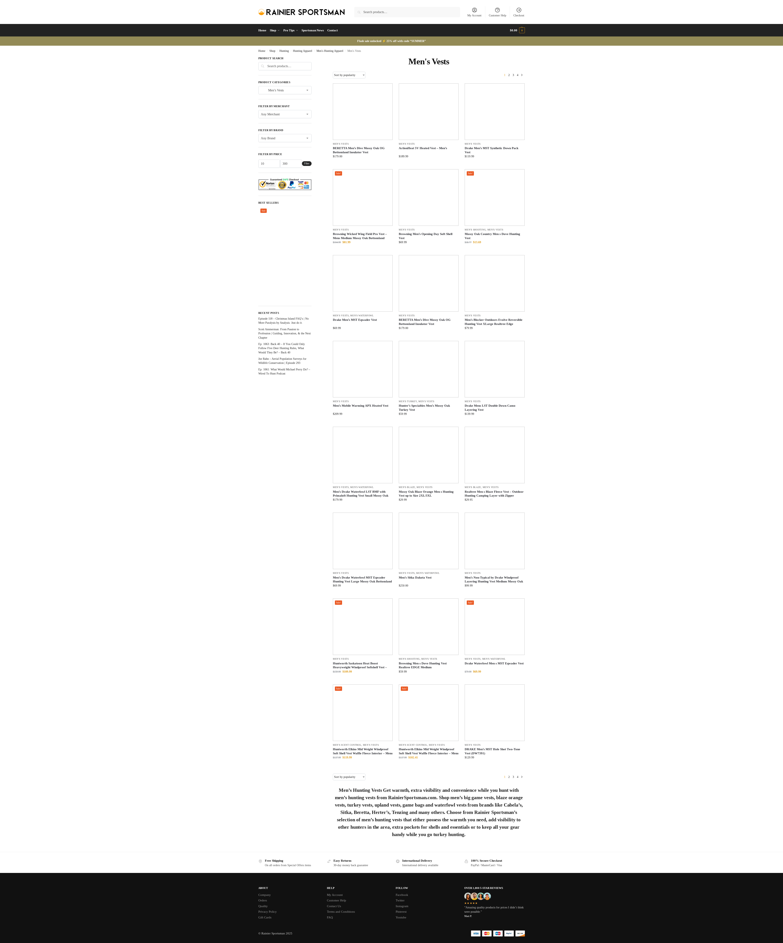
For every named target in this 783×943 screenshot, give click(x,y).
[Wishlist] (386, 89)
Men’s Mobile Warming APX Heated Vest (360, 405)
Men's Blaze (407, 487)
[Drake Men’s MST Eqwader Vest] (363, 283)
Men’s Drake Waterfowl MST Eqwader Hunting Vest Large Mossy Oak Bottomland (362, 579)
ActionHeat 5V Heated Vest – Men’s (423, 148)
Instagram (402, 906)
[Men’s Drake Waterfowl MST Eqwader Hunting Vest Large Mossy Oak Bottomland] (363, 541)
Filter (306, 163)
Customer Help (497, 15)
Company (264, 894)
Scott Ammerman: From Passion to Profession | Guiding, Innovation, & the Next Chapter (284, 333)
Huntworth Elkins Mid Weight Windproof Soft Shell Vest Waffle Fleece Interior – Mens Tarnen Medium (363, 753)
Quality (263, 906)
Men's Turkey (408, 401)
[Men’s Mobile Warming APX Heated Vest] (363, 369)
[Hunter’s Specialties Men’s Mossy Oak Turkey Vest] (429, 369)
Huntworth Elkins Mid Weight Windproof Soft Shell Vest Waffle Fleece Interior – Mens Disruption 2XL (429, 753)
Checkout (518, 15)
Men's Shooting (475, 229)
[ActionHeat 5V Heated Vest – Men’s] (429, 111)
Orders (262, 900)
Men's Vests (341, 144)
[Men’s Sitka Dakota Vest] (429, 541)
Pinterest (401, 911)
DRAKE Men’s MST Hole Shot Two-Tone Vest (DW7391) (492, 751)
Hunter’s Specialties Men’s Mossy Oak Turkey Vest (424, 407)
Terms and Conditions (341, 911)
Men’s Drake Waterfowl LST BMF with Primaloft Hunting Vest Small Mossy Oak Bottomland (360, 495)
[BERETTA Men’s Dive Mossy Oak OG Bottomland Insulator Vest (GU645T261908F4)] (363, 111)
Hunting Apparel (302, 50)
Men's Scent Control (347, 745)
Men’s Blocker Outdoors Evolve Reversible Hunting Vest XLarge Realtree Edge (493, 322)
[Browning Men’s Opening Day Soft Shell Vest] (429, 197)
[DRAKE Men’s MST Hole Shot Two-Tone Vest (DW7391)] (494, 712)
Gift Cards (264, 917)
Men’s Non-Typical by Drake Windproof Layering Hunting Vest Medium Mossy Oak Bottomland (494, 581)
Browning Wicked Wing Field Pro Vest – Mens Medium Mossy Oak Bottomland (360, 236)
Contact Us (334, 906)
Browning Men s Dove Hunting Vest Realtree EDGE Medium (423, 665)
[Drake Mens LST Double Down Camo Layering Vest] (494, 369)
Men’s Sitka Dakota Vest (415, 577)
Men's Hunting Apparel (329, 50)
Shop (272, 50)
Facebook (402, 894)
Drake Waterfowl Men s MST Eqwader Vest (494, 663)
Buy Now (362, 165)
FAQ (330, 917)
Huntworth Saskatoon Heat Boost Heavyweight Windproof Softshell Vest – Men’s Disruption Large (360, 667)
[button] (517, 30)
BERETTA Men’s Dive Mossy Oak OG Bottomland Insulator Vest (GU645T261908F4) (359, 152)
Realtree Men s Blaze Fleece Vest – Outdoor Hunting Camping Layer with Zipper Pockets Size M (494, 495)
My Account (474, 15)
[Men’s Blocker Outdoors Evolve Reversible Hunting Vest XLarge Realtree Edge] (494, 283)
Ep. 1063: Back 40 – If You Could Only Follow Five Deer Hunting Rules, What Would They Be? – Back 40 (281, 348)
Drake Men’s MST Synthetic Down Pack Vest (491, 150)
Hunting (284, 50)
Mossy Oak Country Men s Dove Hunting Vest (492, 236)
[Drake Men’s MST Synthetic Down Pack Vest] (494, 111)
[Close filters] (313, 59)
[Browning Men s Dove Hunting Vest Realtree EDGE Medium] (429, 626)
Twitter (400, 900)
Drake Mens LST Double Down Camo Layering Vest (490, 407)
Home (261, 50)
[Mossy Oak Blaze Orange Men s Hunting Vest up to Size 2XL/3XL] (429, 455)
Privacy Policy (267, 911)
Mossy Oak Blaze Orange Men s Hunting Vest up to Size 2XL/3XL (426, 493)
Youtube (401, 917)
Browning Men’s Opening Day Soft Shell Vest (425, 236)
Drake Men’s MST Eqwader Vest (355, 319)
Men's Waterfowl (362, 315)
